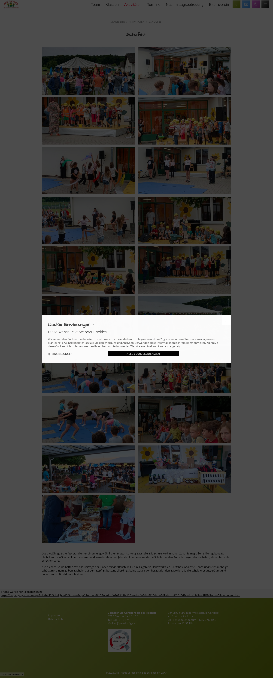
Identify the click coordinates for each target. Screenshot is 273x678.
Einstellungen (62, 354)
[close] (226, 320)
